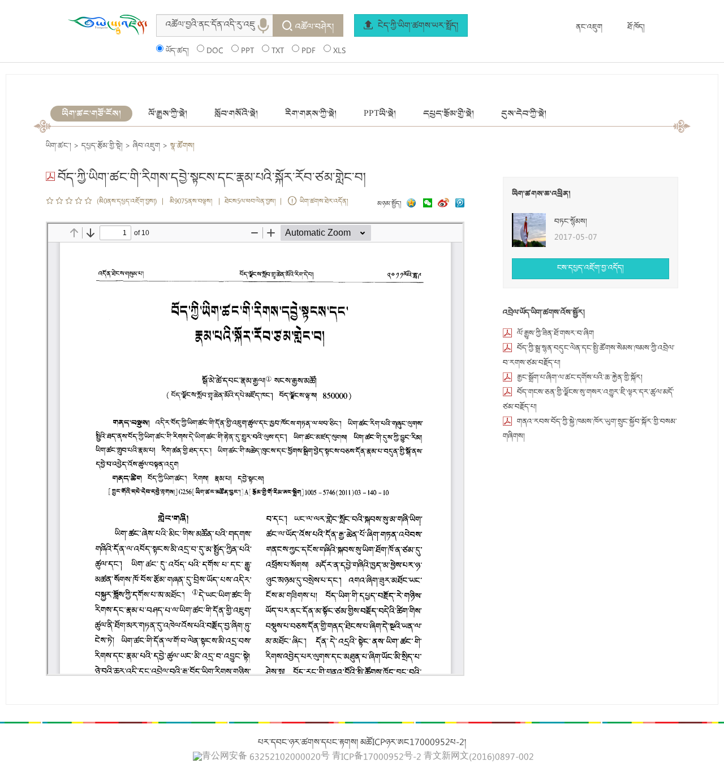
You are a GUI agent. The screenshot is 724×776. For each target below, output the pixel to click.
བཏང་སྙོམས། (570, 222)
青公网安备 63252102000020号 (266, 757)
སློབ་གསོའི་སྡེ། (236, 113)
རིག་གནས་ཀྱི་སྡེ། (311, 113)
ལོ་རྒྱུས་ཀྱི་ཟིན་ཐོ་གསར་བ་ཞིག (555, 334)
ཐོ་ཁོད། (636, 27)
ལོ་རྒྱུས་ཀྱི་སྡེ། (167, 113)
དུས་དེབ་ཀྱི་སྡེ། (523, 113)
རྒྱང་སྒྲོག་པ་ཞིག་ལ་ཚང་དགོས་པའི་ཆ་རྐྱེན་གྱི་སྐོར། (580, 378)
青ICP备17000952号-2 (376, 758)
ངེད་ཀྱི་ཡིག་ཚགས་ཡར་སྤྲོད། (417, 26)
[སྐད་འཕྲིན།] (424, 204)
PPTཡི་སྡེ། (380, 113)
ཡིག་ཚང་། (58, 146)
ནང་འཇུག (589, 27)
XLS (339, 51)
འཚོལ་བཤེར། (314, 27)
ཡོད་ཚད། (177, 51)
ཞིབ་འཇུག (146, 146)
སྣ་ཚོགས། (182, 146)
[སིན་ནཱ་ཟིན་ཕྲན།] (444, 204)
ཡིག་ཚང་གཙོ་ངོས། (91, 113)
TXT (278, 51)
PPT (247, 51)
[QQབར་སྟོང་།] (410, 204)
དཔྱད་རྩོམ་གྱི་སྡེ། (448, 113)
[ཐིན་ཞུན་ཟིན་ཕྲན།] (459, 204)
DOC (214, 51)
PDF (308, 51)
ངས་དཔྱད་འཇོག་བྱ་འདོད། (590, 268)
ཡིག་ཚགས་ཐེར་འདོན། (324, 202)
